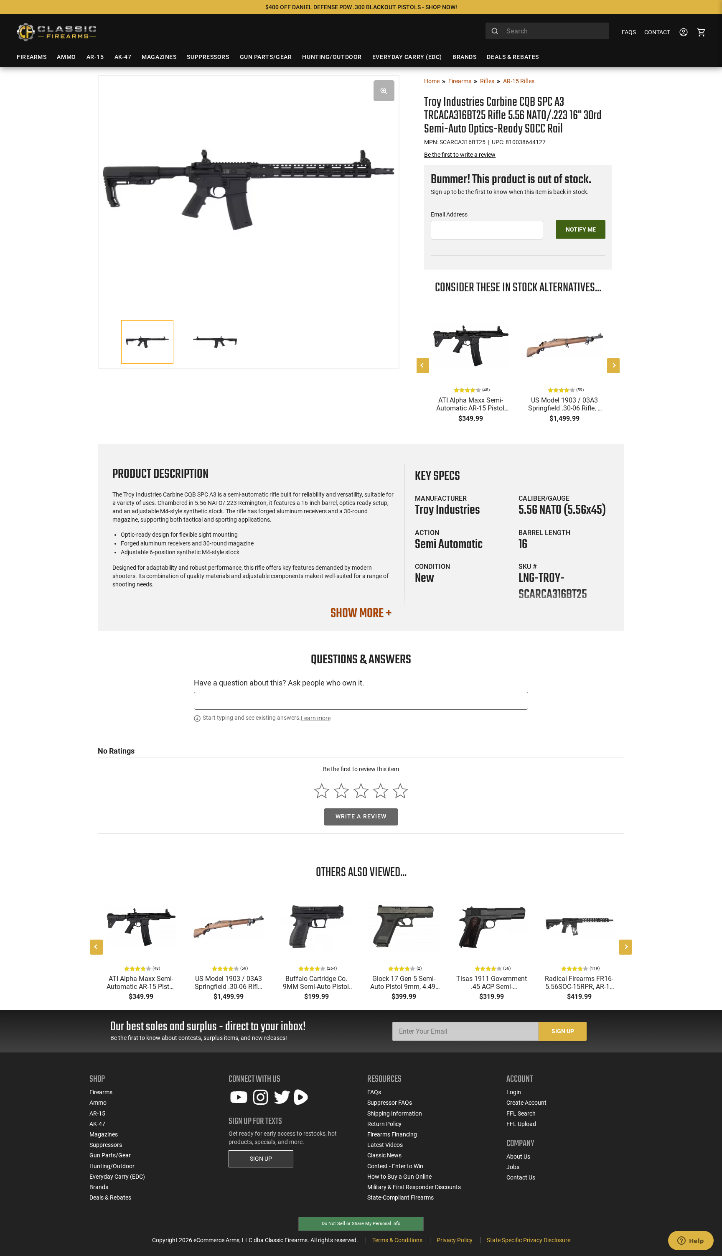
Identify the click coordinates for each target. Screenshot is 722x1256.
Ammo (98, 1102)
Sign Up (563, 1031)
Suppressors (105, 1144)
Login (513, 1092)
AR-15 (97, 1113)
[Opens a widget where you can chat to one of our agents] (691, 1241)
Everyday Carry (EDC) (117, 1176)
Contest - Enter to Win (395, 1166)
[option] (249, 188)
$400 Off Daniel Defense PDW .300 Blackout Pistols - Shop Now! (361, 7)
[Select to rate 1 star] (322, 790)
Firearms (459, 81)
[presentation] (423, 365)
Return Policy (384, 1124)
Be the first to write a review (460, 154)
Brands (98, 1187)
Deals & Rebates (110, 1197)
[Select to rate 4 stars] (380, 790)
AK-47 (97, 1124)
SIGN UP (261, 1158)
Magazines (103, 1134)
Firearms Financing (392, 1134)
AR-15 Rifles (518, 81)
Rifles (487, 81)
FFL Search (521, 1113)
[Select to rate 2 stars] (341, 790)
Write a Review (361, 816)
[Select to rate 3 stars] (361, 790)
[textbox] (361, 701)
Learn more (315, 718)
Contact (657, 32)
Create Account (526, 1102)
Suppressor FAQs (389, 1102)
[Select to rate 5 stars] (400, 790)
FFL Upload (521, 1124)
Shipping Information (394, 1113)
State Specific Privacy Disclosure (528, 1240)
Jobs (512, 1167)
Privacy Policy (455, 1240)
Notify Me (581, 229)
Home (432, 81)
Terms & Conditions (397, 1240)
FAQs (629, 32)
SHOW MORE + (361, 613)
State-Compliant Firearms (400, 1197)
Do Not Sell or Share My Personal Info (361, 1223)
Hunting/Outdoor (112, 1166)
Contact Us (520, 1177)
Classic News (384, 1155)
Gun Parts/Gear (110, 1155)
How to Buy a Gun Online (399, 1176)
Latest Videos (385, 1144)
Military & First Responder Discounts (414, 1187)
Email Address (449, 214)
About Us (518, 1156)
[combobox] (547, 31)
